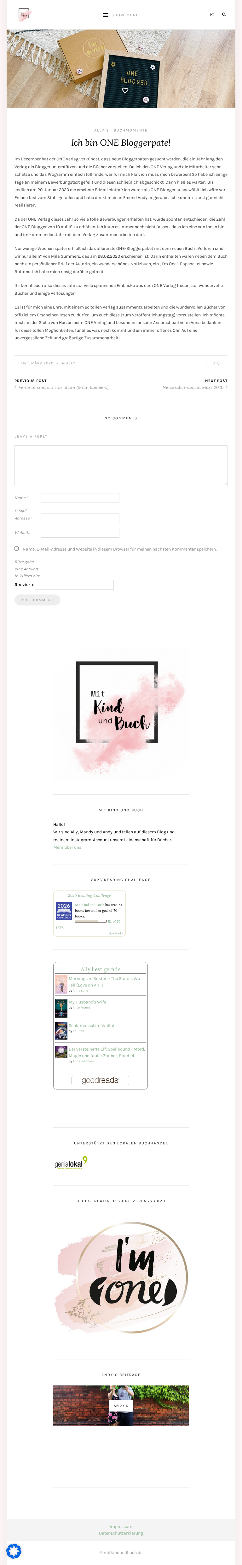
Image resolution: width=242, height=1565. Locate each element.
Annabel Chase (83, 1061)
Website (22, 532)
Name (21, 497)
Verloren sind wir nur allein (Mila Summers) (62, 387)
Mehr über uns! (68, 847)
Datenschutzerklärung (121, 1533)
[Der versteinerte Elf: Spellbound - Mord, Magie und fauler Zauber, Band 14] (61, 1051)
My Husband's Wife (87, 1002)
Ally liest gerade (100, 969)
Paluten (78, 1031)
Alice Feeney (81, 1007)
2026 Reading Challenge (89, 895)
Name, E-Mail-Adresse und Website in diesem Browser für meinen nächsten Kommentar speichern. (120, 549)
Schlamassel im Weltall (92, 1025)
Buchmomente (131, 130)
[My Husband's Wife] (61, 1007)
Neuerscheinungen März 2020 (194, 387)
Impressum (121, 1526)
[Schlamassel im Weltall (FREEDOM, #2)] (61, 1030)
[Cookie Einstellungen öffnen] (13, 1557)
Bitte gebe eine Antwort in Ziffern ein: (27, 568)
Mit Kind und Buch (89, 904)
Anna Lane (80, 990)
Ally (70, 363)
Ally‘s (101, 130)
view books (115, 933)
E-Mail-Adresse (23, 514)
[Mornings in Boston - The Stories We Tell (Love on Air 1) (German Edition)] (61, 984)
